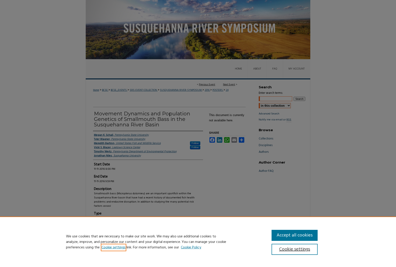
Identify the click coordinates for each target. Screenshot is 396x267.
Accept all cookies (295, 235)
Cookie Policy (191, 247)
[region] (198, 242)
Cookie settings (114, 247)
